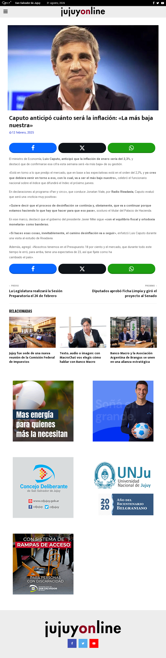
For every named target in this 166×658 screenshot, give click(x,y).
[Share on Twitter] (82, 148)
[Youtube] (93, 643)
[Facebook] (72, 643)
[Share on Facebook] (33, 148)
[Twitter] (83, 643)
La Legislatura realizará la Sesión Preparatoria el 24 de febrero (35, 293)
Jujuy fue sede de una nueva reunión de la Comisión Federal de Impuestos (32, 358)
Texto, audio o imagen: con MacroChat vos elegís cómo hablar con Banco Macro (80, 358)
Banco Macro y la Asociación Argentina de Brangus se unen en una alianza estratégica (132, 358)
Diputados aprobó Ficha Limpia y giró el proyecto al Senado (124, 293)
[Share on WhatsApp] (131, 148)
